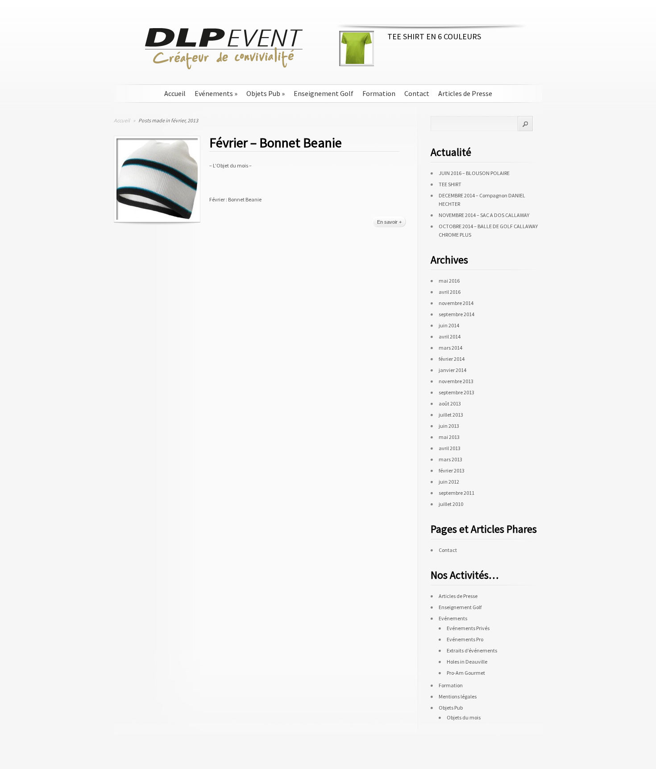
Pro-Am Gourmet (466, 672)
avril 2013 (450, 448)
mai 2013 (449, 437)
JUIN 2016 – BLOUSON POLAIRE (474, 173)
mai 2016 (449, 280)
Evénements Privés (468, 628)
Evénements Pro (465, 639)
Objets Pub (265, 93)
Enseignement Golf (323, 93)
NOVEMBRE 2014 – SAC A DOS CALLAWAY (484, 215)
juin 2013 (449, 425)
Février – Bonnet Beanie (275, 142)
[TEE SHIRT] (356, 62)
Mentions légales (458, 696)
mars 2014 (450, 347)
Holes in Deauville (467, 661)
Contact (416, 93)
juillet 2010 (451, 504)
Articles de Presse (465, 93)
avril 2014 (450, 336)
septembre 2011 (456, 492)
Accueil (175, 93)
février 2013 (452, 470)
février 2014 (452, 358)
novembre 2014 (456, 303)
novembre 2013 (456, 381)
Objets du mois (464, 717)
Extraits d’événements (472, 650)
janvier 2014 (452, 370)
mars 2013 (450, 459)
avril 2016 (450, 291)
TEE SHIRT (450, 184)
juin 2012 (449, 481)
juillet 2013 (451, 414)
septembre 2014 (456, 314)
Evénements (216, 93)
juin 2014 (449, 325)
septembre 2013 (456, 392)
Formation (378, 93)
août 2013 (450, 403)
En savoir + (389, 222)
